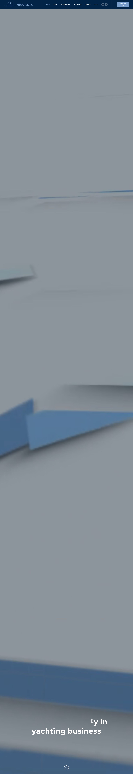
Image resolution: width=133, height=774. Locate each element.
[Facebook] (102, 4)
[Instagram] (106, 4)
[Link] (19, 4)
